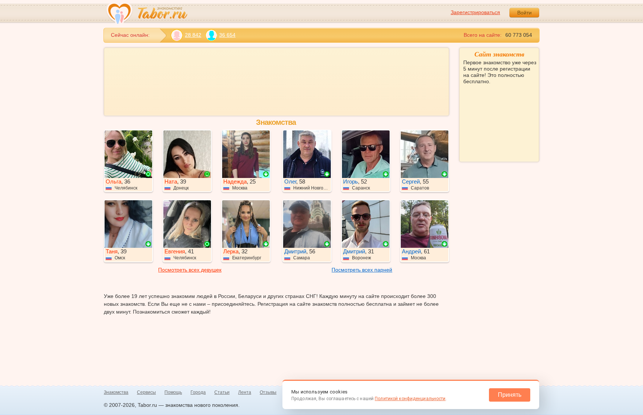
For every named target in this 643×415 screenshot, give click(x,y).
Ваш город (476, 108)
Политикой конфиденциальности (410, 398)
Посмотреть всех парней (362, 270)
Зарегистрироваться (475, 12)
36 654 (227, 35)
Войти (524, 13)
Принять (509, 395)
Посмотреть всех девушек (189, 270)
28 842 (193, 35)
